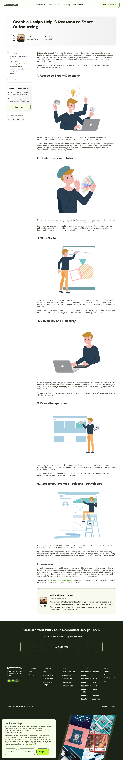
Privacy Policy (32, 745)
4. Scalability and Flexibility (17, 64)
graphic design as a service (61, 580)
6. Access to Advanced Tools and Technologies (19, 70)
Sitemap (113, 706)
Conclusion (12, 74)
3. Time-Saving (13, 61)
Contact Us (103, 706)
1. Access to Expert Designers (18, 56)
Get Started (61, 647)
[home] (11, 5)
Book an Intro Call (110, 4)
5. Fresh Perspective (15, 66)
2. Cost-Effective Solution (16, 59)
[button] (40, 4)
